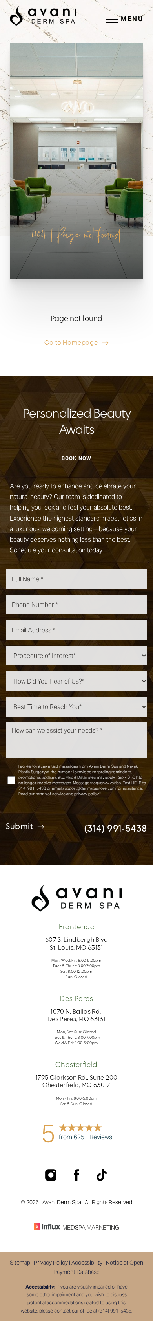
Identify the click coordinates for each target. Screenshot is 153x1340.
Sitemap (20, 1262)
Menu (132, 19)
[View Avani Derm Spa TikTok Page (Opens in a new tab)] (102, 1179)
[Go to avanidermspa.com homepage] (43, 16)
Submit (19, 827)
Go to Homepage (71, 342)
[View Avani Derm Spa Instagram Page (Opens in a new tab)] (51, 1179)
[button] (112, 19)
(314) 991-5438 (115, 829)
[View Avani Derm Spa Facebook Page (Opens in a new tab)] (77, 1179)
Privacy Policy (51, 1262)
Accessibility (86, 1262)
